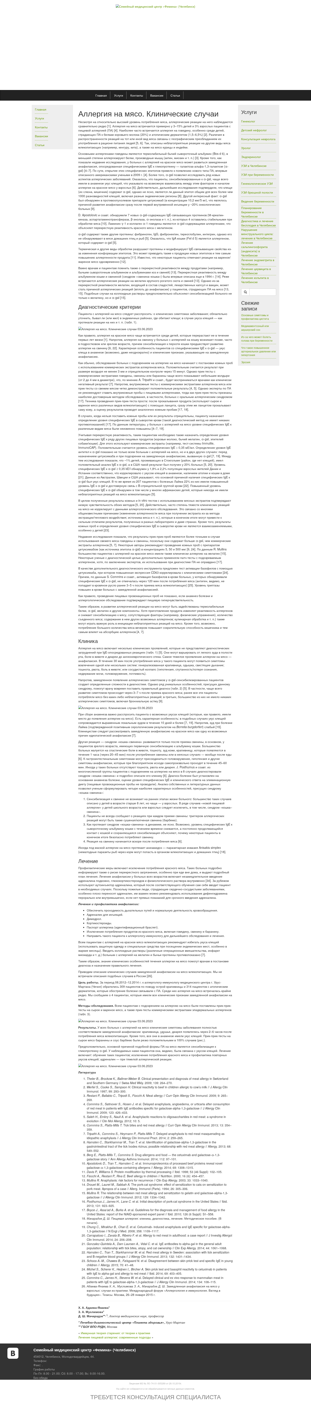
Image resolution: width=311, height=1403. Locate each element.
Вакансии (156, 95)
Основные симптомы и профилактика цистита (255, 316)
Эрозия (245, 362)
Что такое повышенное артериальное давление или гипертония (258, 351)
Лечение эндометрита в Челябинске (257, 262)
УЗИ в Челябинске (254, 165)
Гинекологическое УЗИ (257, 183)
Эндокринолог (251, 157)
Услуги (118, 95)
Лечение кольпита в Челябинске (255, 280)
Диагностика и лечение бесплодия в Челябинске (258, 223)
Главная (101, 95)
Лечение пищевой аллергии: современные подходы (114, 1337)
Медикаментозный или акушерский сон (255, 327)
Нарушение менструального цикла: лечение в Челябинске (257, 233)
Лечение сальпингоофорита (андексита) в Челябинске (254, 248)
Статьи (175, 95)
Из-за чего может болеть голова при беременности (256, 338)
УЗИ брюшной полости (257, 192)
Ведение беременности (257, 201)
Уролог (246, 148)
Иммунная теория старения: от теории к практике (115, 1333)
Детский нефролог (254, 130)
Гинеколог (248, 121)
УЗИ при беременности (257, 174)
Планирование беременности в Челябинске (252, 212)
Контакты (136, 95)
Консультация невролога (258, 139)
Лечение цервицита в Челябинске (256, 271)
